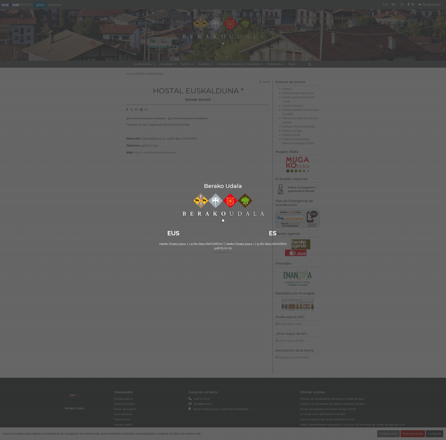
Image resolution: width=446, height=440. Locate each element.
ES (272, 233)
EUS (173, 233)
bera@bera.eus (223, 252)
